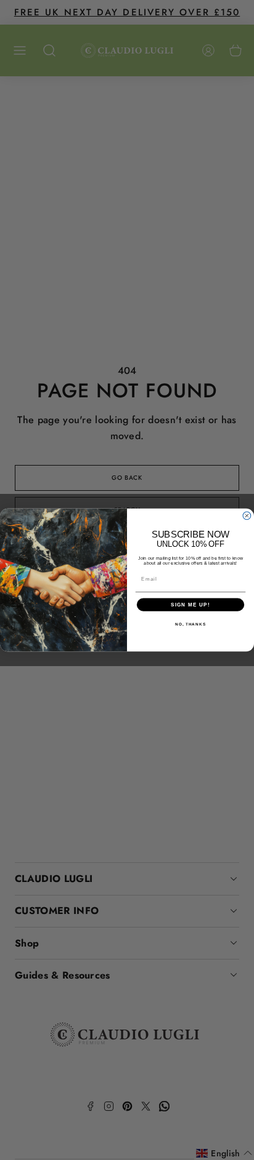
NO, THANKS (190, 624)
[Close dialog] (247, 516)
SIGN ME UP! (190, 605)
